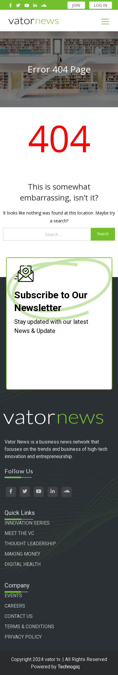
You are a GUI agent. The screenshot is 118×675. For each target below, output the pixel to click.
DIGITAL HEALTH (23, 564)
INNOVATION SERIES (27, 523)
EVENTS (13, 595)
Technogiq (69, 667)
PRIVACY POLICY (23, 637)
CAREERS (15, 606)
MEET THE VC (19, 533)
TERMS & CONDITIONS (29, 626)
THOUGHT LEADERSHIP (30, 544)
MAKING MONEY (22, 554)
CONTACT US (19, 616)
